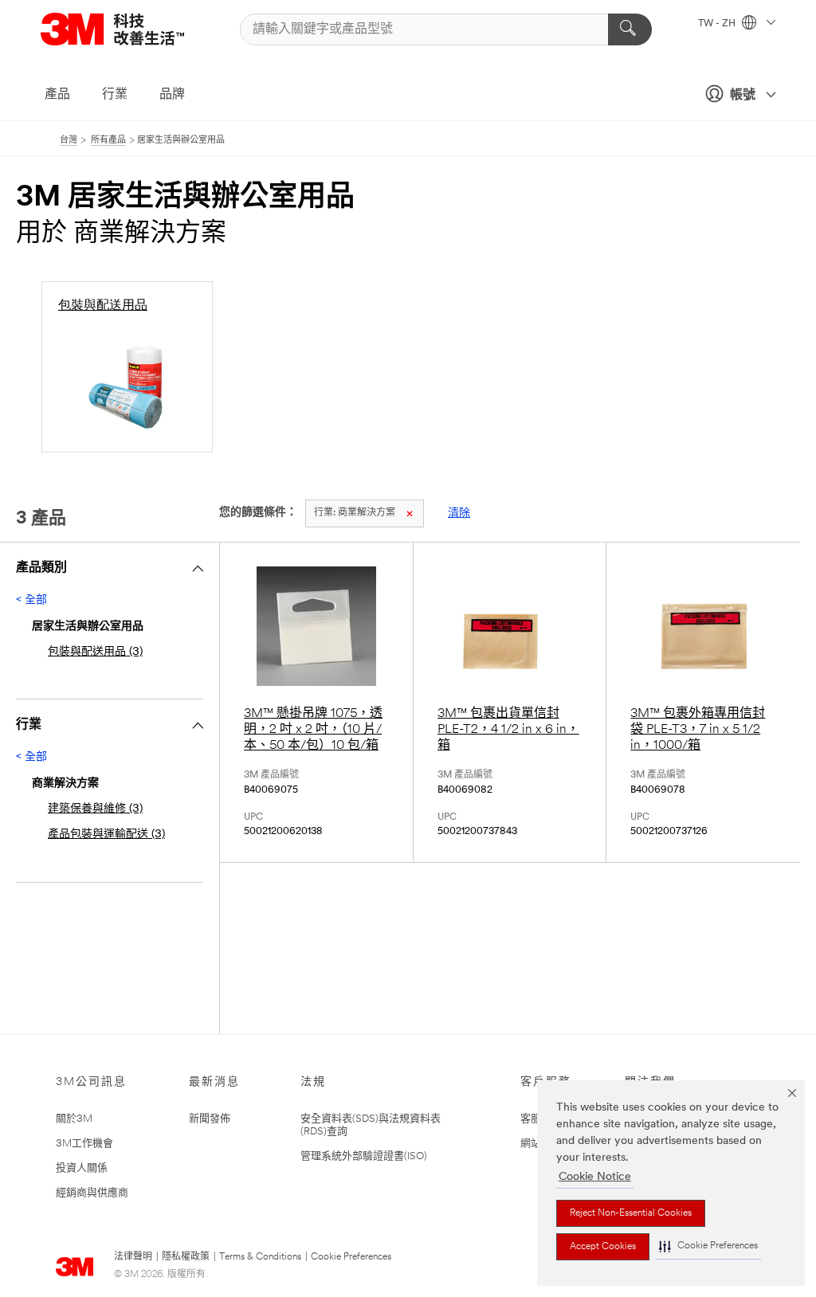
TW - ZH (718, 24)
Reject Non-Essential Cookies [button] (631, 1213)
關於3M (74, 1119)
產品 (57, 94)
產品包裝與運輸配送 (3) (106, 835)
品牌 (172, 94)
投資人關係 (82, 1168)
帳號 (743, 95)
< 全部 (31, 600)
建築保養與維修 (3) (95, 809)
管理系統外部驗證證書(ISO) (363, 1156)
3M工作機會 (84, 1143)
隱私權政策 (186, 1257)
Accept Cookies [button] (603, 1247)
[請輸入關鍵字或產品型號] (630, 29)
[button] (708, 1246)
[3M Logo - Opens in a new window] (132, 29)
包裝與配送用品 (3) (95, 652)
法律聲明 (133, 1257)
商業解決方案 (354, 513)
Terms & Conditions (260, 1257)
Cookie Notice (595, 1177)
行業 (115, 94)
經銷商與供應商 (92, 1193)
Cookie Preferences (351, 1257)
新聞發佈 (209, 1119)
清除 (459, 513)
